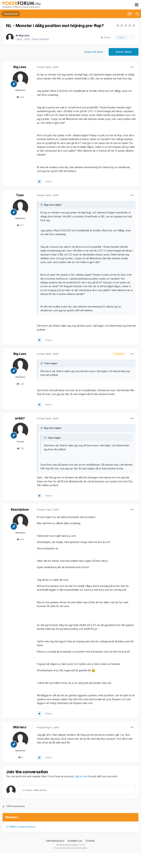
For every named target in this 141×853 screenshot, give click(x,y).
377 (21, 225)
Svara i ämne (123, 51)
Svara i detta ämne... (36, 790)
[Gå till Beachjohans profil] (20, 521)
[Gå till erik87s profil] (20, 430)
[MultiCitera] (39, 181)
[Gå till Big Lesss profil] (10, 37)
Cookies (90, 840)
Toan (20, 195)
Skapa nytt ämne (93, 51)
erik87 (20, 418)
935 (21, 539)
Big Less (24, 35)
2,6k (21, 97)
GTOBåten (11, 826)
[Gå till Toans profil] (20, 207)
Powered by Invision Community (70, 848)
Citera (48, 181)
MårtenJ (19, 727)
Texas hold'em (40, 39)
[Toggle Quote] (42, 204)
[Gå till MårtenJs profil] (20, 739)
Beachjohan (20, 509)
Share (106, 37)
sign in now (81, 776)
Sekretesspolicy (55, 840)
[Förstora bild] (93, 670)
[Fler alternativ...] (132, 67)
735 (21, 448)
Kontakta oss (75, 840)
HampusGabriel (27, 826)
